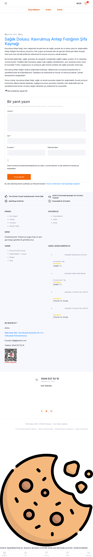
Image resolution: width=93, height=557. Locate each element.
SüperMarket (34, 10)
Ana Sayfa (13, 216)
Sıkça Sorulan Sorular (18, 251)
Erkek (59, 10)
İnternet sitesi (53, 147)
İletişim (12, 257)
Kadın (48, 10)
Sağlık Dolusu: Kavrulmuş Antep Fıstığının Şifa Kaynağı (46, 41)
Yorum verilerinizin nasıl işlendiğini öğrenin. (63, 184)
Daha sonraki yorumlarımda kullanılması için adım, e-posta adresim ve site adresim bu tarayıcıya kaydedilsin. (43, 167)
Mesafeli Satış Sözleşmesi (64, 429)
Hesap (12, 219)
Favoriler (13, 223)
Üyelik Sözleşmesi (81, 429)
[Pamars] (42, 3)
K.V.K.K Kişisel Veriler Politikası (26, 429)
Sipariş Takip (14, 226)
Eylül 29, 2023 (11, 34)
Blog (21, 34)
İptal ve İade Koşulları (46, 429)
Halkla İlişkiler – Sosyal (18, 254)
